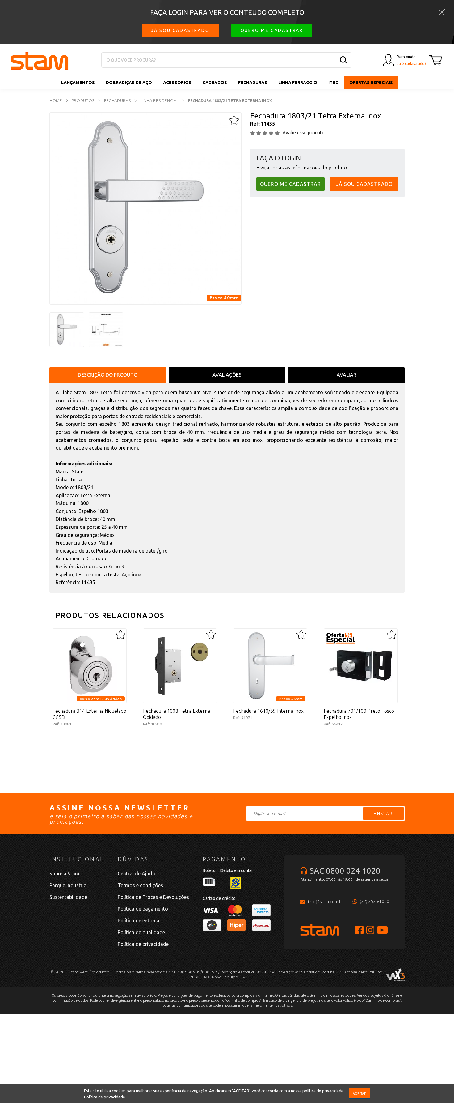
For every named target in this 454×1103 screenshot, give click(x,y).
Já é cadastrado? (411, 64)
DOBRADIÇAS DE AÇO (129, 82)
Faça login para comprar (90, 745)
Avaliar (346, 375)
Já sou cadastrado (180, 30)
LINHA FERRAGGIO (297, 82)
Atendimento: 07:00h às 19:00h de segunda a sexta (344, 879)
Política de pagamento (143, 909)
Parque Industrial (68, 885)
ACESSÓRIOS (177, 82)
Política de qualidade (141, 932)
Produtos (83, 100)
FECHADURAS (252, 82)
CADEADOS (215, 82)
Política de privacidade (104, 1097)
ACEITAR (360, 1093)
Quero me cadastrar (272, 30)
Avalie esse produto (304, 132)
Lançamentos (78, 82)
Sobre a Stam (64, 873)
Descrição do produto (107, 375)
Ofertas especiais (371, 82)
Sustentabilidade (68, 897)
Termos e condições (140, 885)
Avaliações (227, 375)
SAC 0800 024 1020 (345, 870)
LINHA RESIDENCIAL (159, 100)
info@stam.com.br (325, 901)
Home (55, 100)
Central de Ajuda (136, 873)
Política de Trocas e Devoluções (153, 897)
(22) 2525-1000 (374, 901)
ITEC (333, 82)
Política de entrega (138, 920)
